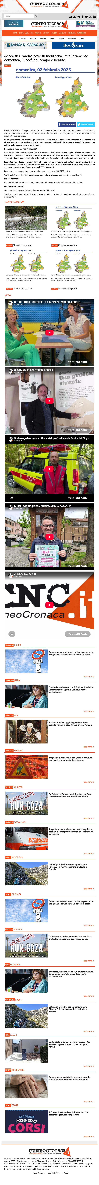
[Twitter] (86, 17)
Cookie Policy (54, 1173)
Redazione (46, 1163)
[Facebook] (82, 17)
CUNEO (21, 33)
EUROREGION (81, 33)
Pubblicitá (67, 1163)
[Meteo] (70, 17)
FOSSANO (38, 33)
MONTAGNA (71, 33)
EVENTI (52, 38)
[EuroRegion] (78, 17)
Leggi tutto (88, 677)
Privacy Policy (37, 1173)
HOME (15, 33)
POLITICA (33, 38)
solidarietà (72, 38)
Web (66, 1173)
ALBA (27, 33)
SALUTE (61, 38)
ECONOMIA (43, 38)
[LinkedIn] (94, 17)
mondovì (46, 33)
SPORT (82, 38)
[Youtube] (90, 17)
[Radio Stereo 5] (74, 17)
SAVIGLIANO (62, 33)
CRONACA (23, 38)
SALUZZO (54, 33)
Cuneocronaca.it (31, 1158)
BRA (32, 33)
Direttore (57, 1163)
